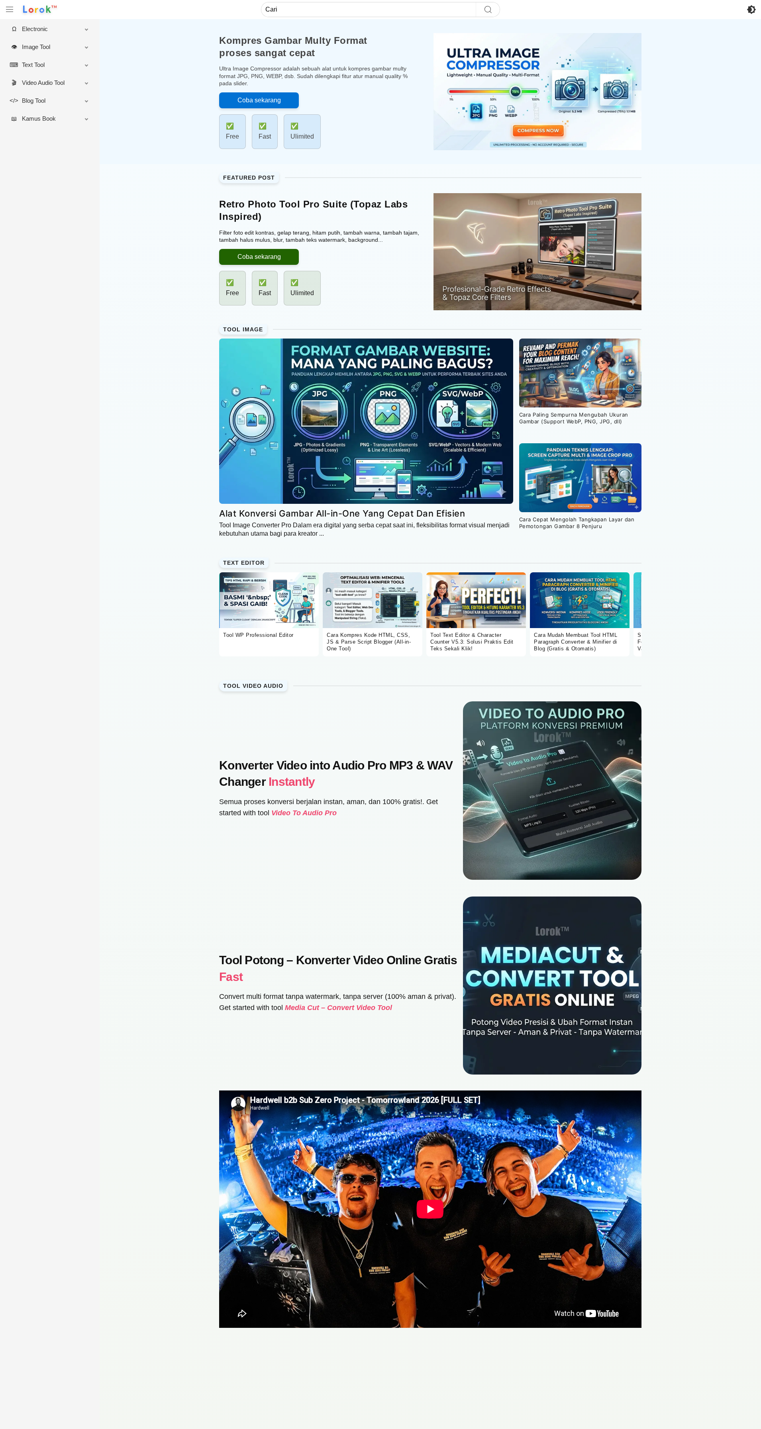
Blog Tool (33, 100)
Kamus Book (39, 118)
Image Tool (36, 46)
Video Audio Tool (43, 82)
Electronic (35, 28)
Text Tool (33, 64)
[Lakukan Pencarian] (488, 9)
